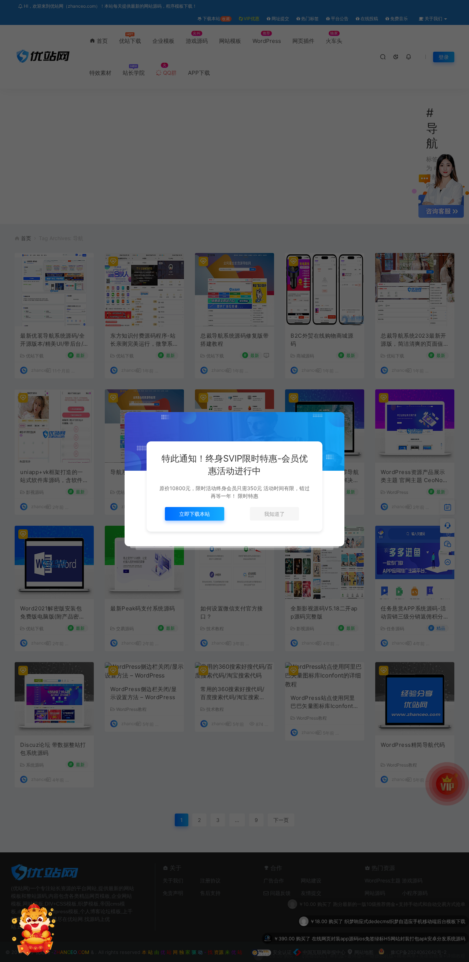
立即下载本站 (194, 514)
